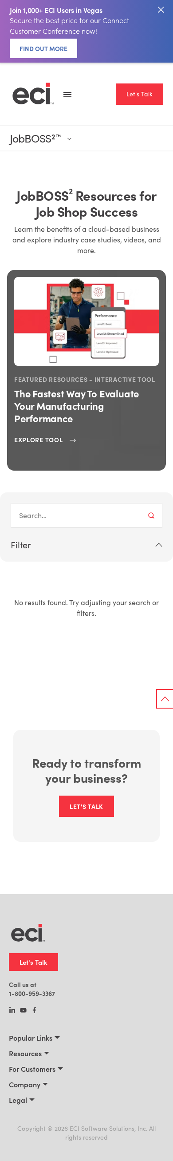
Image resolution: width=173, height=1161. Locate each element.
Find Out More (43, 48)
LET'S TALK (86, 806)
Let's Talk (139, 94)
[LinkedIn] (12, 1010)
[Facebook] (34, 1010)
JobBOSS (35, 138)
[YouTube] (23, 1010)
